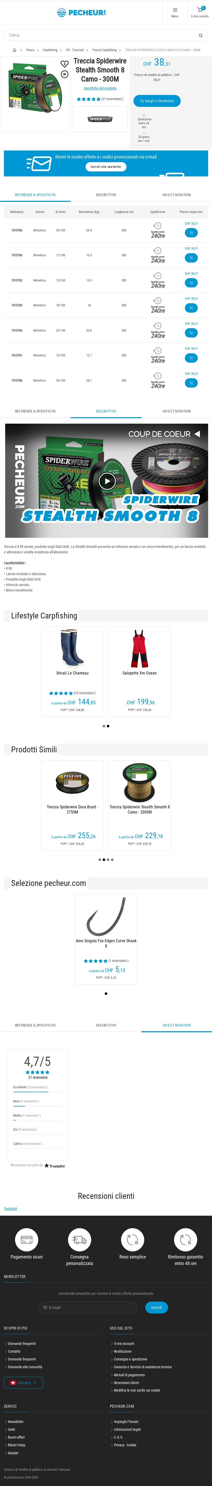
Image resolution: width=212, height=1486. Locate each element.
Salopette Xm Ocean (140, 673)
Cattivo (27, 1144)
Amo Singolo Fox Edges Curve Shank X (106, 943)
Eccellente (30, 1087)
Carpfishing (50, 50)
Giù (25, 1129)
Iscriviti (156, 1307)
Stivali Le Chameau (72, 673)
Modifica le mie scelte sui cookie (137, 1390)
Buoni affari (16, 1437)
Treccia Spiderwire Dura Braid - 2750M (72, 809)
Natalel (13, 1453)
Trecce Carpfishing (104, 50)
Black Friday (16, 1445)
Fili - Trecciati (75, 50)
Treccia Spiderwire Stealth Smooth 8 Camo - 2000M (140, 809)
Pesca (30, 50)
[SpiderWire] (100, 119)
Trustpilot (10, 1209)
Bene (26, 1101)
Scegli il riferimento (159, 101)
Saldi (11, 1429)
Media (27, 1115)
